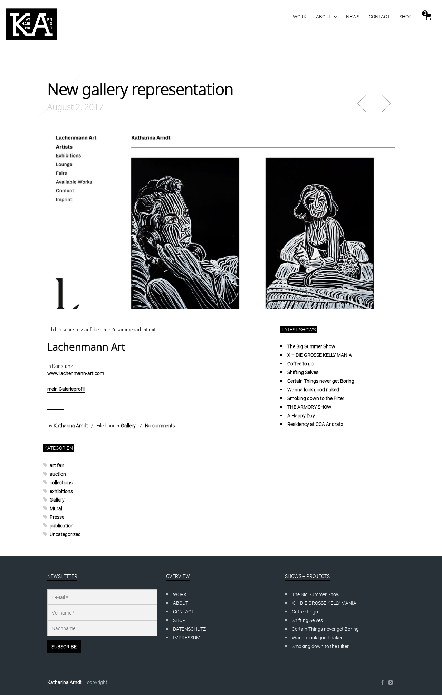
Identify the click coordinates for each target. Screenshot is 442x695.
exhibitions (61, 491)
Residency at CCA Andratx (315, 424)
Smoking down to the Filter (315, 398)
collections (61, 482)
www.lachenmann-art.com (75, 373)
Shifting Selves (302, 372)
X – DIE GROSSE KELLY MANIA (319, 355)
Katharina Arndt (71, 425)
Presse (57, 517)
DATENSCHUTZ (189, 629)
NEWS (352, 16)
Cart (425, 13)
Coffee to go (300, 363)
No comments (160, 425)
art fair (57, 465)
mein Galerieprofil (66, 388)
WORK (300, 16)
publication (62, 525)
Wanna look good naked (313, 389)
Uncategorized (65, 534)
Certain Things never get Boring (320, 381)
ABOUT (323, 16)
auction (58, 473)
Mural (56, 508)
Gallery (128, 425)
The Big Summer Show (311, 346)
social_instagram (390, 682)
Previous (361, 103)
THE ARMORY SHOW (309, 406)
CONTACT (379, 16)
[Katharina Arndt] (31, 24)
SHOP (405, 16)
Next (386, 103)
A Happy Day (301, 415)
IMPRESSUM (186, 637)
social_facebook (382, 682)
